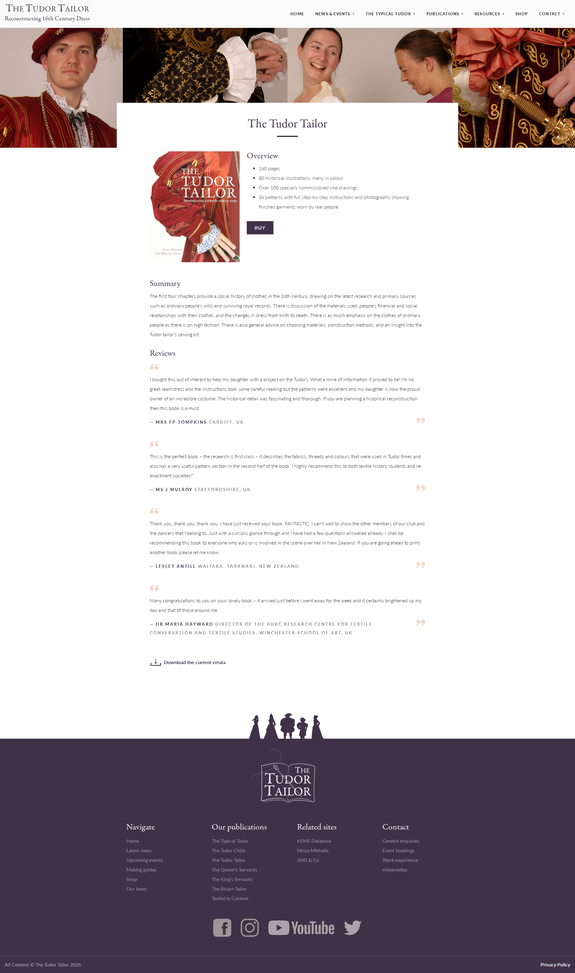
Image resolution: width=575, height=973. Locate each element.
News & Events (332, 13)
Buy (260, 227)
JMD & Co (308, 859)
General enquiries (400, 840)
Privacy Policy (555, 964)
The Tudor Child (228, 850)
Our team (136, 888)
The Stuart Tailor (229, 888)
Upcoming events (144, 859)
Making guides (141, 869)
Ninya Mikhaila (313, 850)
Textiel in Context (230, 898)
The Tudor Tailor (228, 859)
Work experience (400, 859)
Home (297, 13)
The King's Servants (232, 879)
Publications (442, 13)
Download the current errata (195, 662)
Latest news (139, 850)
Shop (521, 13)
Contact (549, 13)
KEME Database (314, 840)
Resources (487, 13)
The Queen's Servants (234, 869)
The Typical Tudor (388, 13)
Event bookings (398, 850)
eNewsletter (395, 869)
